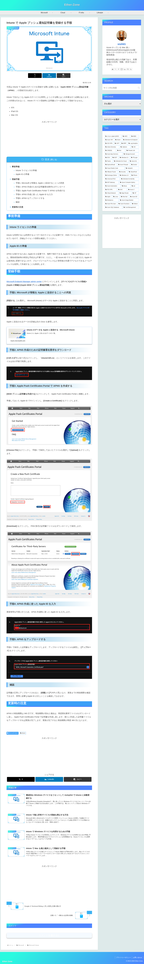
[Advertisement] (49, 138)
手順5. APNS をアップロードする (30, 198)
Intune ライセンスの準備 (26, 170)
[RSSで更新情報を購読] (130, 69)
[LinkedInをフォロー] (124, 69)
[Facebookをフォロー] (118, 69)
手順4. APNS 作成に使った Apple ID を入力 (34, 194)
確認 (18, 202)
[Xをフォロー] (115, 69)
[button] (64, 75)
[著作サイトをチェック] (112, 69)
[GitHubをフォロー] (127, 69)
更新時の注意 (17, 207)
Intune (23, 733)
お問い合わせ (137, 957)
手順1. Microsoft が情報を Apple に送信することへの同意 (40, 183)
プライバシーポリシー (123, 957)
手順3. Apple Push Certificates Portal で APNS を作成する (40, 191)
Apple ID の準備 (22, 174)
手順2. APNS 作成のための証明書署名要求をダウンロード (40, 187)
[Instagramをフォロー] (121, 69)
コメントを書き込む (49, 935)
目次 (47, 159)
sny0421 (122, 44)
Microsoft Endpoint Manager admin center (24, 281)
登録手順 (16, 179)
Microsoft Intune (13, 733)
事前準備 (16, 167)
